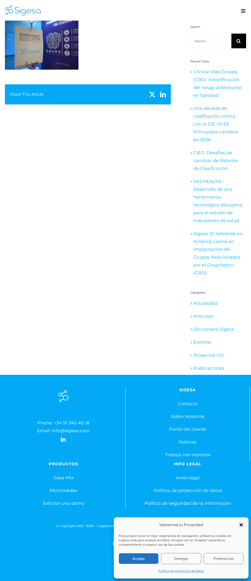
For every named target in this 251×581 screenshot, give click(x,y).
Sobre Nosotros (187, 416)
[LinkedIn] (63, 439)
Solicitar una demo (63, 503)
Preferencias (223, 558)
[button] (241, 524)
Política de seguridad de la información (187, 503)
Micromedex (63, 490)
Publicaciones (208, 368)
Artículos (203, 316)
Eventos (202, 342)
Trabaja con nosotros (188, 454)
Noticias (188, 442)
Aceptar (138, 558)
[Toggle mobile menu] (243, 10)
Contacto (188, 403)
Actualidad (205, 303)
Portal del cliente (187, 429)
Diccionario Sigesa (213, 329)
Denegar (181, 558)
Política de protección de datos (181, 571)
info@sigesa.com (71, 430)
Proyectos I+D (208, 355)
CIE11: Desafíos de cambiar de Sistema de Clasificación (215, 160)
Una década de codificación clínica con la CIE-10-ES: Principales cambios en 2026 (215, 124)
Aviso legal (188, 477)
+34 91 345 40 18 (71, 423)
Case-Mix (63, 477)
